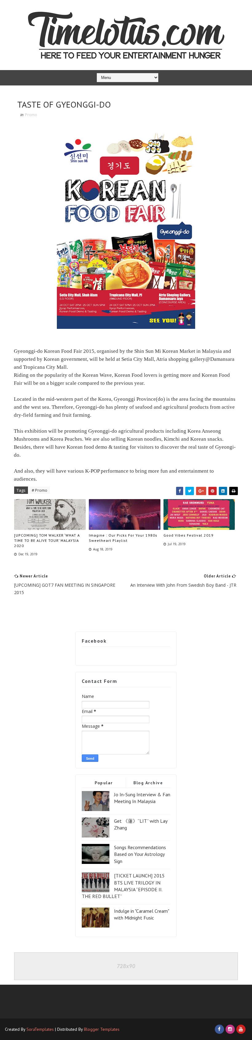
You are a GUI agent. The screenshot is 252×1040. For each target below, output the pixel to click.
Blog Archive (148, 783)
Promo (31, 114)
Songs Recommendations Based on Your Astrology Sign (140, 854)
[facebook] (219, 1029)
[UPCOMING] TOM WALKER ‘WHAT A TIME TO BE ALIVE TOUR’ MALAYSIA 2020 (47, 540)
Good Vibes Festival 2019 (188, 535)
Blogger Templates (102, 1029)
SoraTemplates (40, 1029)
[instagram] (230, 1029)
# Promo (39, 490)
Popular (104, 783)
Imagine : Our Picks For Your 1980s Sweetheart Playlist (123, 538)
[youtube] (241, 1029)
